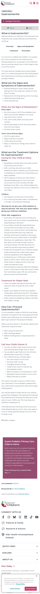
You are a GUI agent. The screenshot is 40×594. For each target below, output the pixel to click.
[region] (20, 583)
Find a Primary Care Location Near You (18, 471)
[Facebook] (3, 517)
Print (30, 28)
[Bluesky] (14, 517)
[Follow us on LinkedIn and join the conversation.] (25, 517)
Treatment (14, 51)
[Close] (37, 576)
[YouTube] (37, 517)
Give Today (6, 566)
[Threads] (20, 517)
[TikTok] (31, 517)
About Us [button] (7, 559)
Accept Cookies (31, 588)
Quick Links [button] (8, 546)
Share (12, 28)
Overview (10, 46)
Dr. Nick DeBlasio (18, 489)
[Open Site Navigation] (37, 3)
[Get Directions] (34, 3)
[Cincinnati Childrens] (20, 504)
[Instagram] (9, 517)
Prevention (26, 51)
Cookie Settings (15, 588)
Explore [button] (7, 553)
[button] (31, 3)
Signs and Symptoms (25, 46)
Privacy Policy (20, 584)
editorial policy (23, 494)
